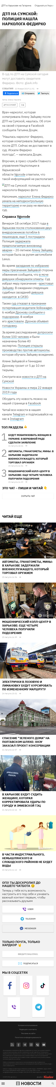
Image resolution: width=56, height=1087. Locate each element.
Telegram (19, 414)
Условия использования (27, 1025)
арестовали (15, 321)
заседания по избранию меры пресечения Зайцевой (25, 268)
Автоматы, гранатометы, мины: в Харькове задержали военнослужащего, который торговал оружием (27, 567)
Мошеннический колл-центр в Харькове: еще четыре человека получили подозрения (30, 475)
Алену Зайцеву (42, 250)
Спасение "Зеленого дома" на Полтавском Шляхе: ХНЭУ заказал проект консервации (26, 741)
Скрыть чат (28, 496)
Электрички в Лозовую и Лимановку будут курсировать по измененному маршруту (27, 685)
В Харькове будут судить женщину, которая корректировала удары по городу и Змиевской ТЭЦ (23, 799)
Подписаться (30, 963)
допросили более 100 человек (27, 334)
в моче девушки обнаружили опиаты (25, 276)
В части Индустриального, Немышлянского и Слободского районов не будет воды (27, 860)
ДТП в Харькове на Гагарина (16, 5)
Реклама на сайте (28, 1033)
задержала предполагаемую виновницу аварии (22, 245)
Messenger (30, 928)
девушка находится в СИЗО (22, 294)
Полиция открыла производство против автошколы (26, 348)
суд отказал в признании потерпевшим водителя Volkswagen (27, 305)
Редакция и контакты (28, 1029)
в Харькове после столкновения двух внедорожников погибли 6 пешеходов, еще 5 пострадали (27, 230)
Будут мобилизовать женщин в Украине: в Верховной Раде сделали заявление (29, 438)
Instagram (17, 419)
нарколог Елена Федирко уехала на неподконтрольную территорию (28, 200)
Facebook (34, 403)
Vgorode (19, 174)
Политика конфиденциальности (28, 1037)
